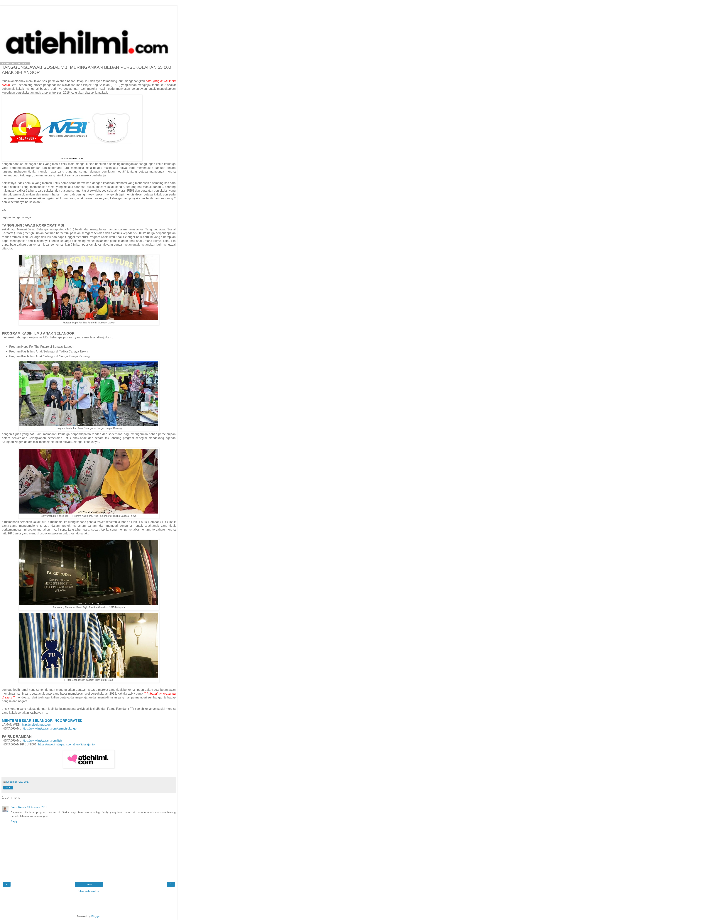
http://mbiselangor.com (36, 724)
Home (89, 884)
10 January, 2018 (37, 807)
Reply (14, 821)
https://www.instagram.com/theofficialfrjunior (67, 744)
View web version (89, 891)
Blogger (95, 916)
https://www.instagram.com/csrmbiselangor (49, 728)
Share (8, 787)
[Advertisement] (88, 14)
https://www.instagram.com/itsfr (42, 740)
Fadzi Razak (18, 807)
